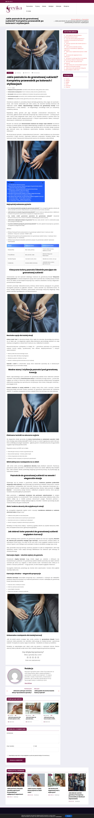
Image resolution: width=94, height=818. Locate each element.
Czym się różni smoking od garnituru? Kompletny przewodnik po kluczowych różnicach (74, 40)
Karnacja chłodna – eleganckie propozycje (20, 199)
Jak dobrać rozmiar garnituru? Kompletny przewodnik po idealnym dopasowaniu (77, 796)
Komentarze (10, 733)
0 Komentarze (36, 72)
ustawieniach (59, 816)
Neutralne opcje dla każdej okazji (17, 187)
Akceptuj (68, 816)
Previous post (28, 688)
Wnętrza (66, 6)
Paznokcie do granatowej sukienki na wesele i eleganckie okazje (24, 193)
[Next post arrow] (58, 691)
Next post (36, 688)
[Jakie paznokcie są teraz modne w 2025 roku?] (50, 708)
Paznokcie (29, 6)
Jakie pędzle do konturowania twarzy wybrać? (44, 691)
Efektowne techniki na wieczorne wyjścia (19, 190)
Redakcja (19, 72)
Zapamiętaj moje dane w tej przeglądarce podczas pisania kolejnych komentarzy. (29, 755)
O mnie (28, 11)
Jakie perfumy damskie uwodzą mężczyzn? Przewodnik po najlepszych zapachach (73, 48)
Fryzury (37, 6)
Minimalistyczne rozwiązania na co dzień (20, 192)
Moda (44, 6)
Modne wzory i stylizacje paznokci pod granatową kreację (22, 189)
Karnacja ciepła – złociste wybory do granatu (20, 198)
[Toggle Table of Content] (42, 183)
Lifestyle (58, 6)
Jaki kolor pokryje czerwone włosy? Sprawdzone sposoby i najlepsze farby (22, 692)
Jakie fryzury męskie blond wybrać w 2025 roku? (35, 790)
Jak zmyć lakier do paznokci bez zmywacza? (31, 718)
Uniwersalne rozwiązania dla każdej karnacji (21, 200)
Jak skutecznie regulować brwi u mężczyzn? (53, 790)
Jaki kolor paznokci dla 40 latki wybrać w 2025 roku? (14, 718)
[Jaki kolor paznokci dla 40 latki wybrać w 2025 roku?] (15, 708)
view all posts (28, 683)
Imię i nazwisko (10, 746)
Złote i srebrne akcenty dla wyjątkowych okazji (21, 195)
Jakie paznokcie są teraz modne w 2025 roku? (49, 718)
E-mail (35, 746)
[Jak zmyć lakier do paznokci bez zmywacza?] (32, 708)
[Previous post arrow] (7, 691)
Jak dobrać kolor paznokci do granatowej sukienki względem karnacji (26, 196)
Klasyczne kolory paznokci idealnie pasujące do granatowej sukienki (25, 186)
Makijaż (51, 6)
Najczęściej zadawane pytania (17, 184)
